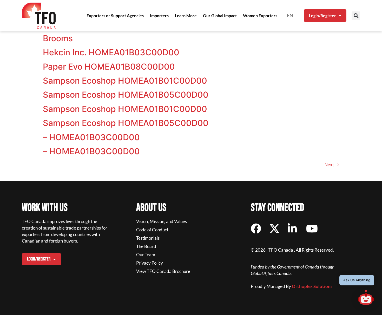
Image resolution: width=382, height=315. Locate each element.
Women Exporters (260, 15)
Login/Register (322, 15)
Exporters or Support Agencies (115, 15)
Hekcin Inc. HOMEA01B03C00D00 (111, 52)
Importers (159, 15)
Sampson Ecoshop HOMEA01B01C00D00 (125, 81)
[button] (356, 15)
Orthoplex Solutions (312, 286)
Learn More (186, 15)
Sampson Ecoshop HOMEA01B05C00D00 (125, 95)
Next (332, 164)
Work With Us (45, 208)
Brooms (58, 38)
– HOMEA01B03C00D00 (91, 137)
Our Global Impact (220, 15)
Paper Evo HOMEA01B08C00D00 (109, 67)
